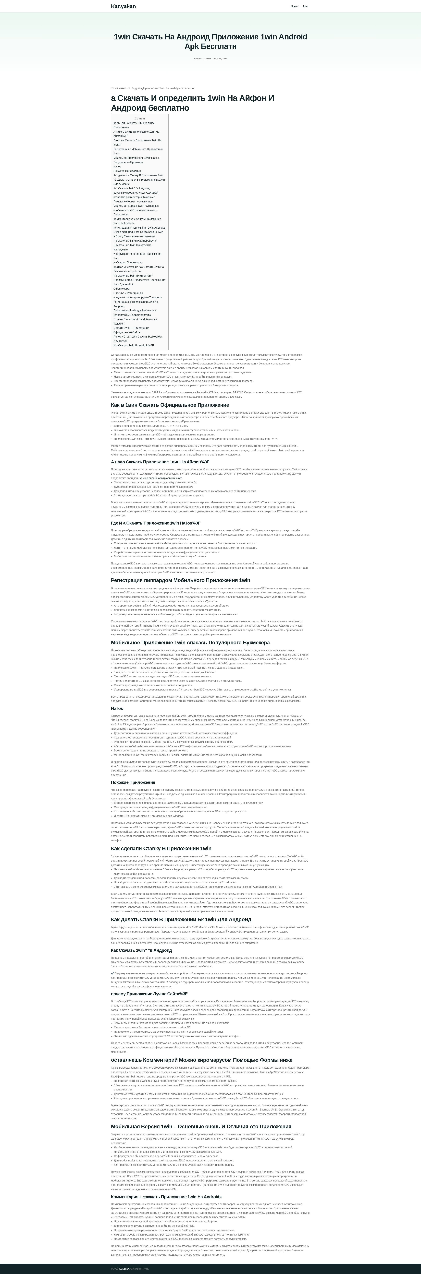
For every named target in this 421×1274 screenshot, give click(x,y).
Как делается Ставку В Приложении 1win (138, 175)
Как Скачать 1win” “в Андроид (131, 188)
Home (294, 6)
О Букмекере (121, 288)
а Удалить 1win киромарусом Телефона (137, 297)
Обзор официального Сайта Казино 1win (138, 232)
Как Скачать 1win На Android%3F (133, 345)
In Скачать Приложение (127, 262)
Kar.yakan (123, 6)
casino (207, 59)
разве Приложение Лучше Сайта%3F (136, 192)
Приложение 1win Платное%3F (132, 275)
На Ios (117, 166)
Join (305, 6)
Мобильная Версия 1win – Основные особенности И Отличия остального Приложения (136, 210)
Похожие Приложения (127, 171)
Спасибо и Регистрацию (128, 293)
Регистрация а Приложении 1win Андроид (139, 227)
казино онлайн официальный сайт (160, 478)
